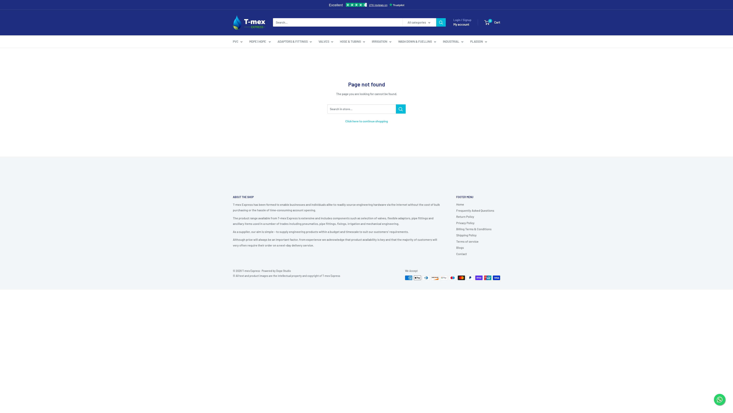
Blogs (460, 247)
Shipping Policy (466, 235)
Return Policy (465, 216)
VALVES (324, 41)
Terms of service (467, 241)
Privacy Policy (465, 223)
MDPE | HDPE (258, 41)
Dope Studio (283, 270)
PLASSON (476, 41)
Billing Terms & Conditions (474, 229)
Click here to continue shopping (366, 121)
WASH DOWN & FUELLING (415, 41)
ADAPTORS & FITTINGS (293, 41)
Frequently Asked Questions (475, 210)
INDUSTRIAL (451, 41)
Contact (461, 254)
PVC (235, 41)
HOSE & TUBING (350, 41)
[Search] (441, 22)
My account (461, 24)
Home (460, 204)
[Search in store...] (401, 109)
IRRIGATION (379, 41)
